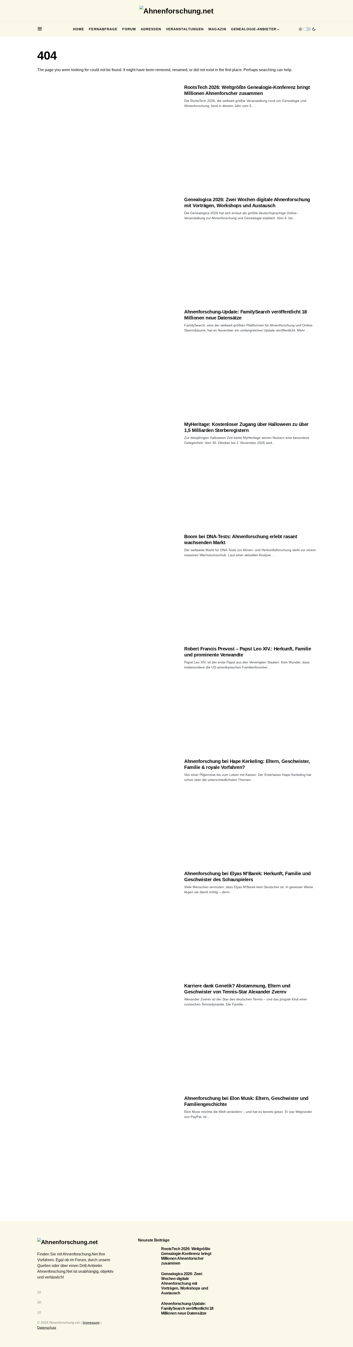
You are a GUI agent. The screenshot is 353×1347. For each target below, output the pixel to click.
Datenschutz (46, 1327)
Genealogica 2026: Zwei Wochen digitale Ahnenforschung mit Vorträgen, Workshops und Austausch (184, 1283)
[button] (39, 29)
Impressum (91, 1322)
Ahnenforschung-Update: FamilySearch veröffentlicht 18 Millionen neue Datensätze (187, 1308)
